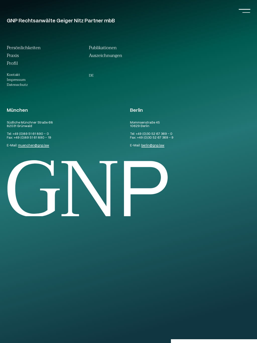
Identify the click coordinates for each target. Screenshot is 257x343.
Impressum (16, 80)
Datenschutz (17, 85)
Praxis (13, 56)
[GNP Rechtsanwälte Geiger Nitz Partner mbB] (132, 215)
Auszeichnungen (105, 56)
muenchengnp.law (33, 145)
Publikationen (103, 48)
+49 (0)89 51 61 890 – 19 (32, 138)
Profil (12, 64)
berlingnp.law (152, 145)
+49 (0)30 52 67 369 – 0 (154, 134)
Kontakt (13, 75)
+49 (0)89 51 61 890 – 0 (31, 134)
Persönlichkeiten (24, 48)
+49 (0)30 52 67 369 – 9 (155, 138)
